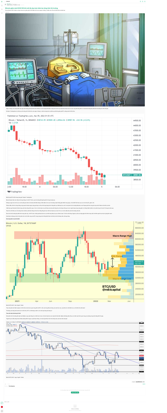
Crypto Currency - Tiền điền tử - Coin (13, 4)
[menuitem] (2, 2)
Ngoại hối (7, 12)
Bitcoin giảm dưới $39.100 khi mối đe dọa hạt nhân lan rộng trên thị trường (31, 8)
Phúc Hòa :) (9, 3)
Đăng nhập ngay (75, 392)
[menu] (2, 204)
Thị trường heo (12, 386)
